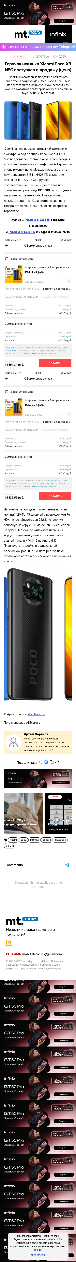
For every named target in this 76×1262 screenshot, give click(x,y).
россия (47, 839)
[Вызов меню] (8, 34)
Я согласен (38, 1255)
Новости (18, 57)
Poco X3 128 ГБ (22, 232)
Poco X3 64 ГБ (37, 220)
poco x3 (34, 839)
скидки (9, 845)
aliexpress (60, 839)
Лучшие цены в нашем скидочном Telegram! (38, 46)
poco (23, 839)
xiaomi (13, 839)
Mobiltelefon (36, 714)
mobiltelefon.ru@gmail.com (42, 954)
